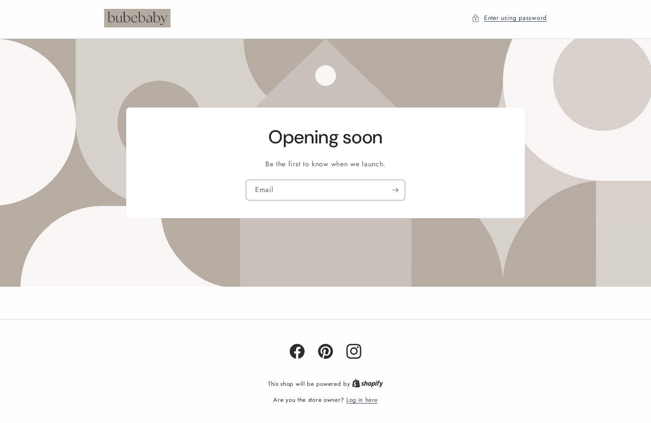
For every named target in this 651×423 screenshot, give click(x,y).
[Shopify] (367, 384)
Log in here (362, 400)
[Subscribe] (395, 189)
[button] (509, 17)
